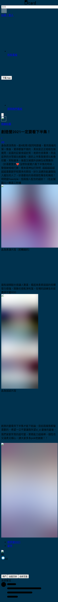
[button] (7, 15)
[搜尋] (4, 11)
